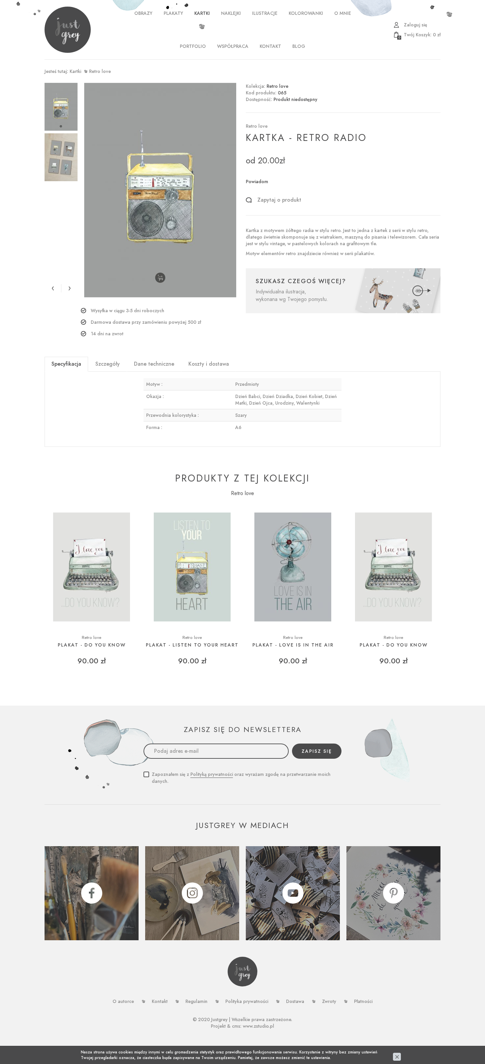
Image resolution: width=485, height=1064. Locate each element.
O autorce (123, 1001)
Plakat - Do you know (92, 645)
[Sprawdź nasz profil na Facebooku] (91, 893)
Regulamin (196, 1001)
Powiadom (257, 181)
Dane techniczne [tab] (154, 364)
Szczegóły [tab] (107, 364)
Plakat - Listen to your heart (192, 645)
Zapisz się (317, 751)
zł (419, 34)
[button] (53, 288)
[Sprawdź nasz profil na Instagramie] (192, 893)
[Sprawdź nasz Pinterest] (393, 893)
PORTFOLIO (193, 46)
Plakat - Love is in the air (293, 645)
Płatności (363, 1001)
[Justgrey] (68, 30)
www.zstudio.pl (258, 1026)
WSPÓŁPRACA (232, 46)
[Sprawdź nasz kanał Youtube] (292, 893)
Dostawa (295, 1001)
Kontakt (270, 46)
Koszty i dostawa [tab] (208, 364)
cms (236, 1026)
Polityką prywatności (211, 774)
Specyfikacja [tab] (66, 364)
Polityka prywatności (246, 1001)
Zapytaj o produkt (279, 200)
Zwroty (329, 1001)
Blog (298, 46)
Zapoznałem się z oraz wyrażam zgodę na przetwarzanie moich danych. (241, 777)
